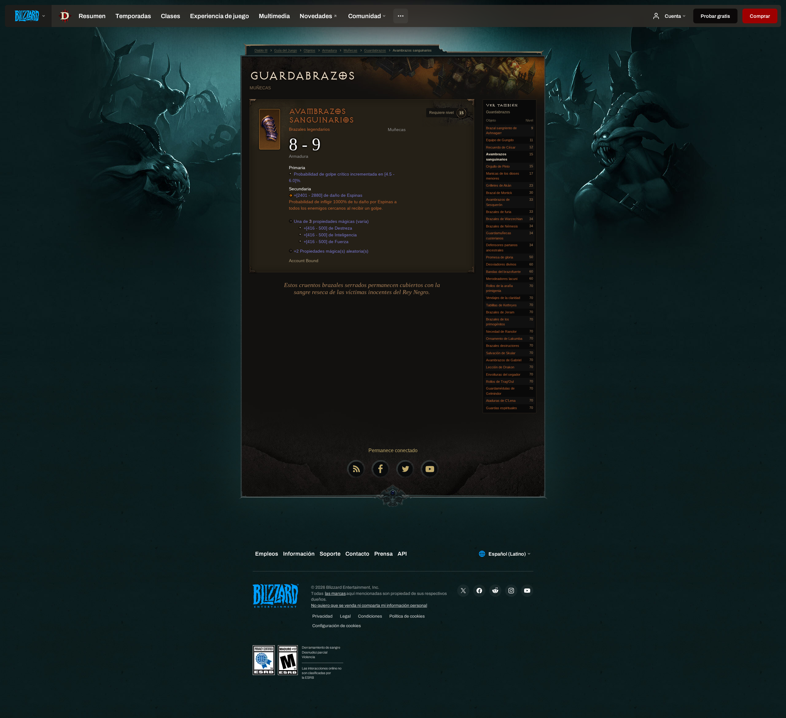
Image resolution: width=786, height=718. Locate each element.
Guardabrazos (302, 76)
